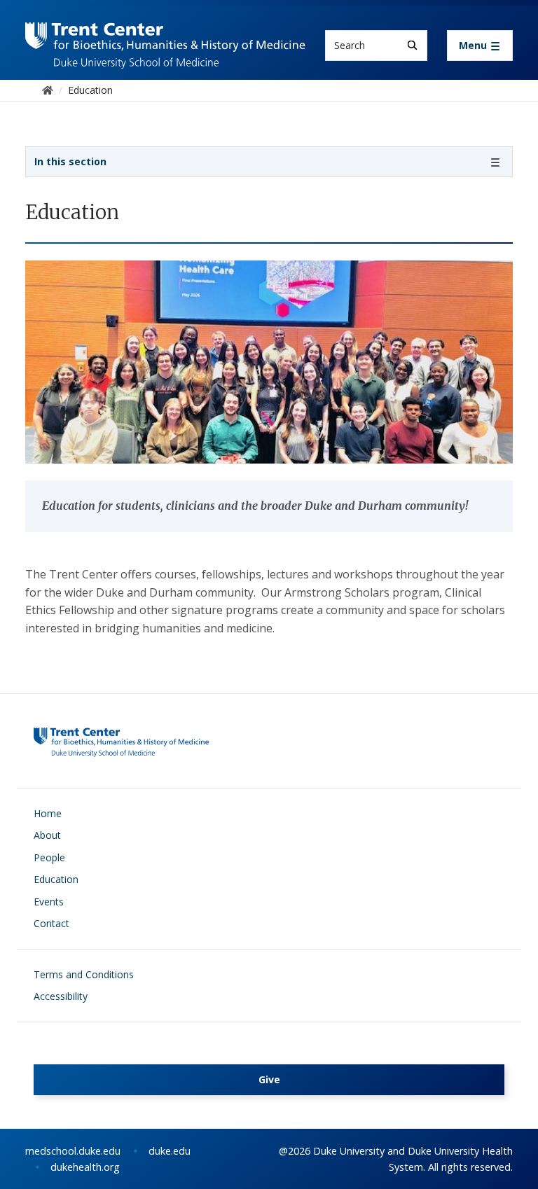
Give (269, 1079)
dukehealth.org (85, 1167)
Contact (51, 923)
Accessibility (61, 996)
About (47, 835)
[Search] (412, 45)
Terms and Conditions (84, 974)
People (49, 857)
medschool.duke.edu (72, 1150)
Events (49, 901)
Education (56, 879)
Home (48, 813)
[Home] (165, 35)
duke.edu (170, 1150)
